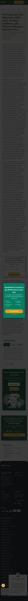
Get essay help (14, 311)
